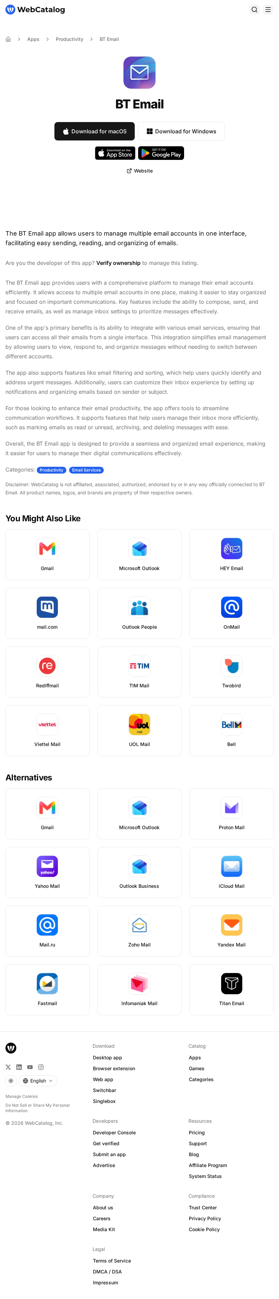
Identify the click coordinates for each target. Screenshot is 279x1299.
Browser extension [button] (114, 1068)
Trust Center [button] (203, 1207)
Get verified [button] (106, 1143)
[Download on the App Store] (115, 153)
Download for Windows (185, 131)
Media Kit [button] (104, 1229)
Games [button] (196, 1068)
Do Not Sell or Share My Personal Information (37, 1108)
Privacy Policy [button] (205, 1218)
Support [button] (198, 1143)
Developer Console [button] (114, 1132)
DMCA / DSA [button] (107, 1271)
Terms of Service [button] (112, 1261)
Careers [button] (102, 1218)
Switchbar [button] (104, 1090)
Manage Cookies (21, 1096)
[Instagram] (41, 1067)
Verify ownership (118, 262)
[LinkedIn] (19, 1067)
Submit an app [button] (109, 1154)
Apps (33, 39)
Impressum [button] (105, 1282)
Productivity (69, 39)
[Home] (35, 9)
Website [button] (143, 171)
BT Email (109, 39)
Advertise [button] (104, 1165)
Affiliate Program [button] (208, 1165)
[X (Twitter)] (8, 1067)
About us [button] (103, 1207)
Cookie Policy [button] (204, 1229)
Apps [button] (195, 1057)
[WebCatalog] (10, 1048)
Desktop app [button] (107, 1057)
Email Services (86, 470)
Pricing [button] (197, 1132)
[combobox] (37, 1080)
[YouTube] (30, 1067)
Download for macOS (99, 131)
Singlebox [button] (104, 1101)
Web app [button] (103, 1079)
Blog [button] (194, 1154)
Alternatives (28, 777)
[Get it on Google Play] (161, 153)
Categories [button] (201, 1079)
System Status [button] (205, 1176)
